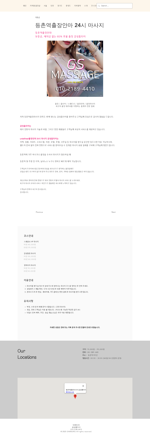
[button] (35, 6)
